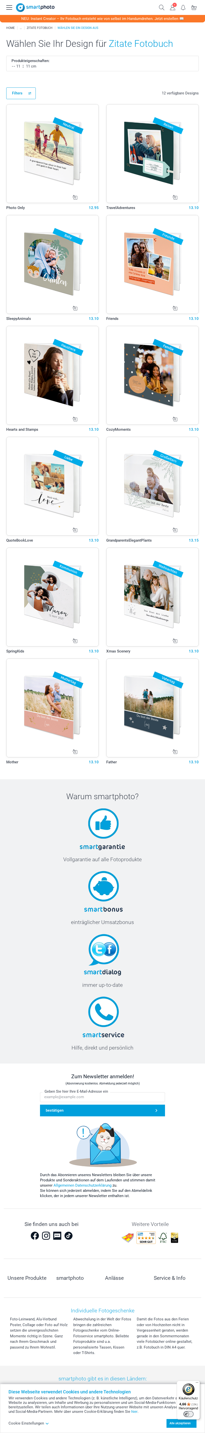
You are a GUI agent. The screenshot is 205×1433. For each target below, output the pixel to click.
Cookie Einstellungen (26, 1423)
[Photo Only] (52, 153)
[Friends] (152, 264)
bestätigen (55, 1110)
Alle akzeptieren (180, 1423)
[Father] (152, 707)
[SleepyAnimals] (52, 264)
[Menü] (197, 1384)
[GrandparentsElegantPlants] (152, 486)
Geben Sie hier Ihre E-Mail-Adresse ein (76, 1091)
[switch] (189, 1414)
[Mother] (52, 707)
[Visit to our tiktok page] (68, 1235)
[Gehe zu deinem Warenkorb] (194, 7)
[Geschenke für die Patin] (21, 28)
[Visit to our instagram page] (46, 1235)
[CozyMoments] (152, 375)
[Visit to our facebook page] (35, 1235)
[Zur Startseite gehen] (35, 7)
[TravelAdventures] (152, 153)
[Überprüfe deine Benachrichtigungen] (183, 7)
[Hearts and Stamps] (52, 375)
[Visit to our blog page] (57, 1235)
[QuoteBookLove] (52, 486)
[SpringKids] (52, 597)
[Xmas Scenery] (152, 597)
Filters (17, 93)
